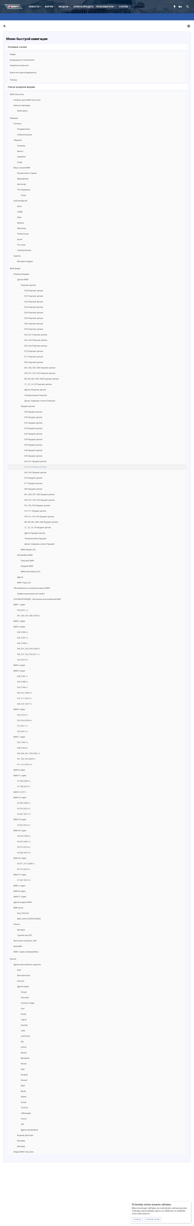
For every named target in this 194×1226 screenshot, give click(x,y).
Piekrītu (137, 1219)
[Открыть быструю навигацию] (188, 26)
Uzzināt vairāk (152, 1219)
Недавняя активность (19, 65)
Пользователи (105, 6)
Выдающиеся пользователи (22, 60)
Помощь (13, 80)
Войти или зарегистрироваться (23, 73)
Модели (63, 6)
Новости (34, 6)
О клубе (123, 6)
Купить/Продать (83, 6)
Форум (49, 6)
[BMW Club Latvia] (15, 6)
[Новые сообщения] (175, 6)
